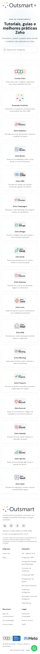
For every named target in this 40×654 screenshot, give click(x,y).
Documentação (8, 620)
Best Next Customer (29, 586)
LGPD (24, 624)
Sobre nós (6, 553)
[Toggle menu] (35, 5)
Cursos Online (8, 624)
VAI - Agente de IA (28, 553)
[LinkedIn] (5, 525)
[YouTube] (23, 525)
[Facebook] (17, 525)
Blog (4, 557)
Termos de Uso (27, 620)
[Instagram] (11, 525)
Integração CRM (27, 557)
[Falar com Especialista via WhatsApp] (34, 648)
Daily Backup (26, 603)
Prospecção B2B (28, 575)
